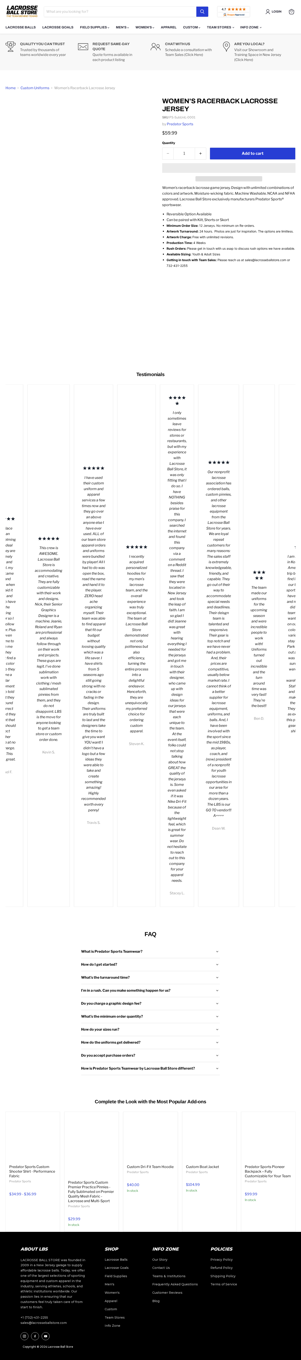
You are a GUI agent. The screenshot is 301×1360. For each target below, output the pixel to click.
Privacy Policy (221, 1260)
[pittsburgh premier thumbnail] (13, 109)
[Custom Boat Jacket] (209, 1138)
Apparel (169, 27)
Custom (191, 27)
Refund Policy (221, 1268)
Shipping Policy (223, 1276)
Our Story (159, 1260)
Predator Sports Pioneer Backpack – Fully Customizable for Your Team (268, 1171)
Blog (156, 1301)
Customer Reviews (167, 1293)
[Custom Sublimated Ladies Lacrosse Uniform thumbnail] (13, 153)
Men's (121, 27)
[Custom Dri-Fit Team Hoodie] (150, 1138)
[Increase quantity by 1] (200, 154)
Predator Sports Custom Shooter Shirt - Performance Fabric (32, 1171)
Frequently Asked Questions (175, 1284)
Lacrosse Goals (57, 27)
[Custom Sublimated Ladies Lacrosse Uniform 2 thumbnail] (13, 171)
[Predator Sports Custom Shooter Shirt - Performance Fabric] (32, 1138)
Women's (144, 27)
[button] (228, 168)
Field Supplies (94, 27)
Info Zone (249, 27)
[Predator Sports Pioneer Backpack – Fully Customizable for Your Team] (268, 1138)
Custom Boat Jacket (202, 1167)
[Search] (202, 12)
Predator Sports (180, 124)
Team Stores (219, 27)
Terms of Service (223, 1284)
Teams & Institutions (169, 1276)
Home (11, 88)
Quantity (168, 143)
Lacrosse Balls (21, 27)
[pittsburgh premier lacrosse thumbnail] (13, 132)
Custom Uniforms (34, 88)
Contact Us (161, 1268)
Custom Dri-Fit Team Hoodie (150, 1167)
